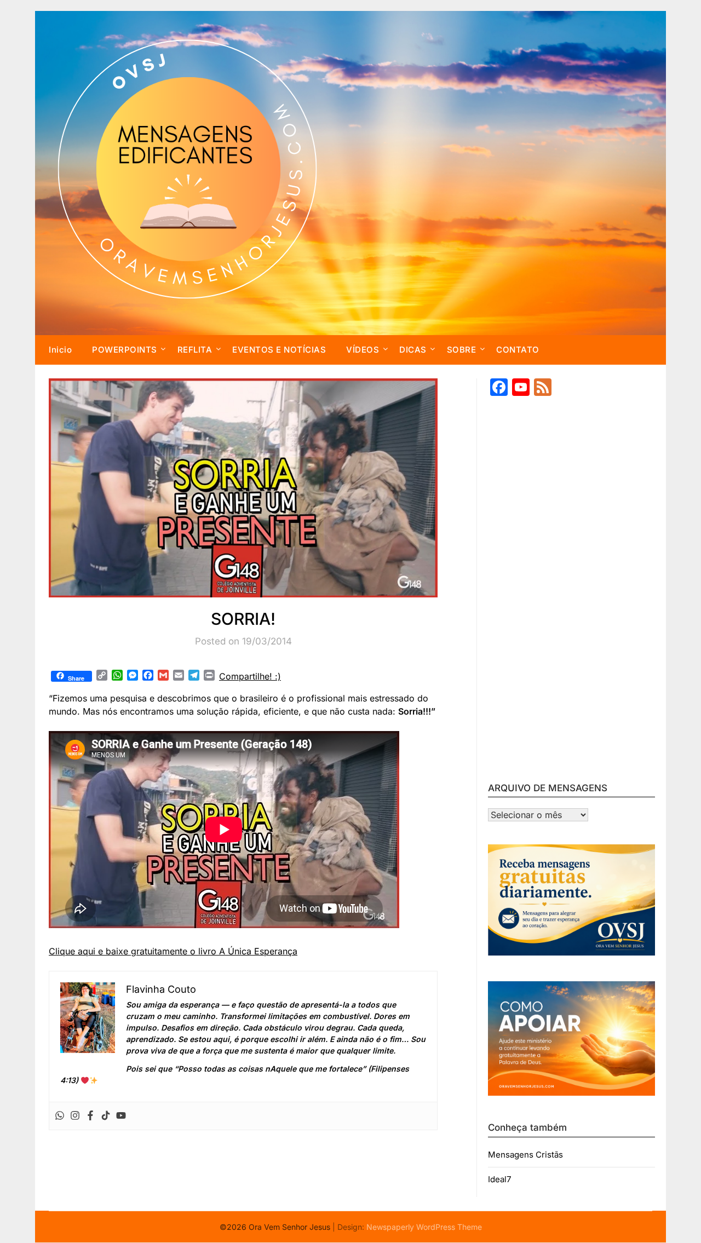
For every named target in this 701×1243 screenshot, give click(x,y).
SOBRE (461, 349)
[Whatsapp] (60, 1115)
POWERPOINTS (124, 349)
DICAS (413, 349)
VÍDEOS (362, 349)
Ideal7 (499, 1179)
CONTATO (517, 349)
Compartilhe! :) (250, 676)
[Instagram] (75, 1115)
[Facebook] (90, 1115)
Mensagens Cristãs (525, 1154)
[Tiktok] (106, 1115)
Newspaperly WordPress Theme (424, 1227)
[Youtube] (121, 1115)
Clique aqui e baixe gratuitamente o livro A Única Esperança (173, 951)
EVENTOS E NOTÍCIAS (279, 349)
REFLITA (194, 349)
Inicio (60, 349)
